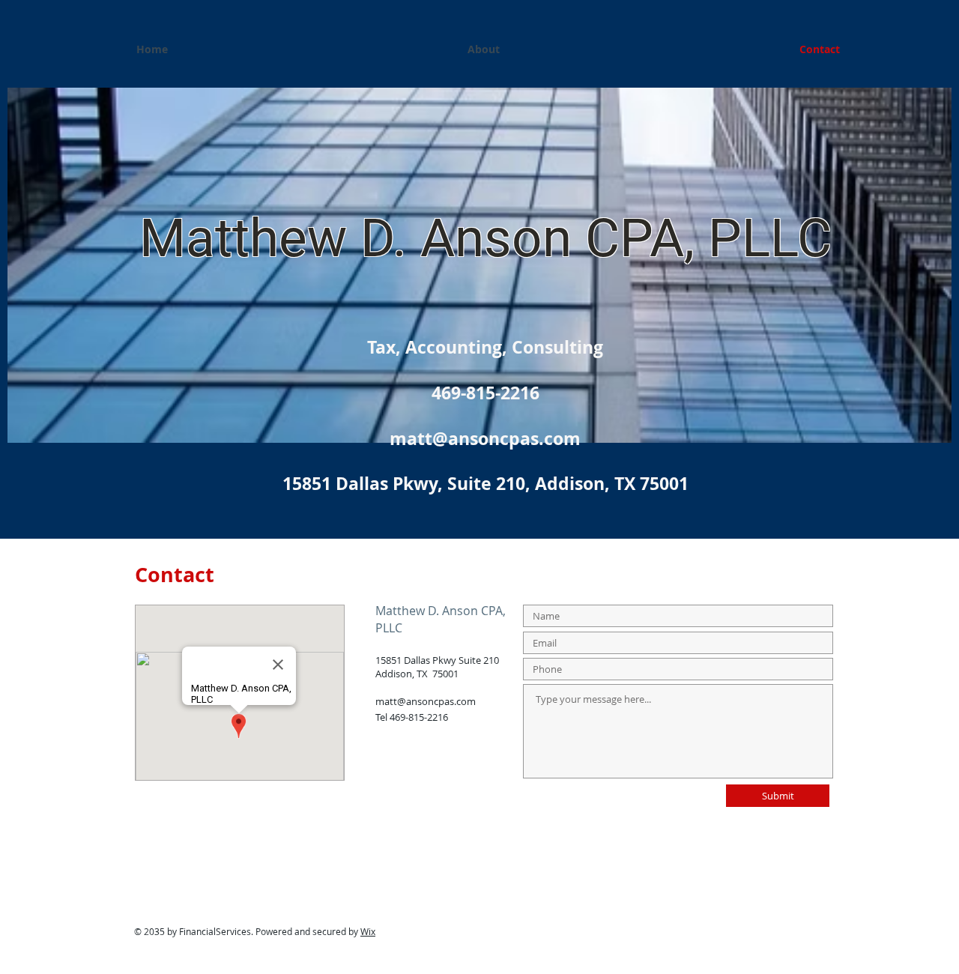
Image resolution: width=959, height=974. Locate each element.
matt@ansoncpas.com (425, 701)
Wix (367, 931)
